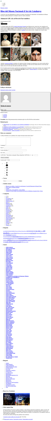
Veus (7, 387)
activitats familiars (11, 231)
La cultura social (9, 372)
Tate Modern (8, 383)
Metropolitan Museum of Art (12, 375)
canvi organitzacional (24, 233)
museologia (8, 216)
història (20, 236)
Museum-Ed (8, 380)
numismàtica (9, 238)
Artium (7, 363)
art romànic (11, 233)
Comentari (3, 145)
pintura (26, 238)
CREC (7, 207)
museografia (36, 236)
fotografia (15, 236)
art (34, 231)
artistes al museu (9, 201)
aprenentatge (30, 231)
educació (5, 116)
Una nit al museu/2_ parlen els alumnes (11, 130)
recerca (7, 220)
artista (42, 231)
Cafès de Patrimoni (10, 365)
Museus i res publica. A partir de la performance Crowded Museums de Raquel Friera (24, 186)
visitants (7, 225)
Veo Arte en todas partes (11, 386)
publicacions (8, 219)
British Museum (9, 364)
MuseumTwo (8, 381)
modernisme (31, 236)
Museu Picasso (9, 377)
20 (6, 197)
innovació (24, 236)
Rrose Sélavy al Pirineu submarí (12, 187)
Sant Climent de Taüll (41, 240)
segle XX (8, 242)
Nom (2, 147)
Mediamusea (8, 374)
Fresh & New (9, 371)
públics (9, 240)
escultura (8, 235)
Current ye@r (4, 160)
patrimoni (21, 238)
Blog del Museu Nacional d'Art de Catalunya (21, 11)
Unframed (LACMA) (10, 384)
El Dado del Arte (9, 368)
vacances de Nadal (8, 63)
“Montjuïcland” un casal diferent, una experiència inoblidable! (16, 124)
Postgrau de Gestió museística (12, 382)
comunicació (8, 205)
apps (25, 231)
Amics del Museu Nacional (20, 231)
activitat (23, 30)
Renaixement (15, 240)
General (5, 117)
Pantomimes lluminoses (8, 129)
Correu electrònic (5, 150)
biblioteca (8, 203)
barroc (15, 233)
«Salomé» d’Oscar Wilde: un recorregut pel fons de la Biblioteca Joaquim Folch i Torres (24, 191)
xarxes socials (25, 242)
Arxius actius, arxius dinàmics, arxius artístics (15, 189)
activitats (5, 114)
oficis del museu (9, 217)
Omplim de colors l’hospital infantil (10, 128)
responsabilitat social (25, 240)
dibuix (41, 233)
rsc (6, 223)
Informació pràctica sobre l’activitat (8, 90)
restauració (8, 222)
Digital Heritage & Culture (11, 366)
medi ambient (8, 215)
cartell (29, 233)
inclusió (7, 214)
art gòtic (38, 231)
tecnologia (14, 242)
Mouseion (8, 376)
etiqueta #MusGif (33, 69)
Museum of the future (10, 378)
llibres (27, 236)
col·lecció (8, 204)
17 (6, 196)
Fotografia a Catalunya (10, 370)
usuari (19, 242)
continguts (38, 233)
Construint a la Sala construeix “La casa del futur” (13, 126)
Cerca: (4, 180)
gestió (7, 213)
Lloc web (3, 152)
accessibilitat (8, 198)
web (22, 242)
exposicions (8, 210)
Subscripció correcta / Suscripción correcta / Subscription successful (18, 419)
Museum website (4, 7)
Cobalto (7, 188)
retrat (37, 240)
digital (7, 208)
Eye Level (8, 369)
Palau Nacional (15, 238)
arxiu (7, 202)
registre (7, 221)
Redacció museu (6, 106)
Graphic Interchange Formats (20, 26)
